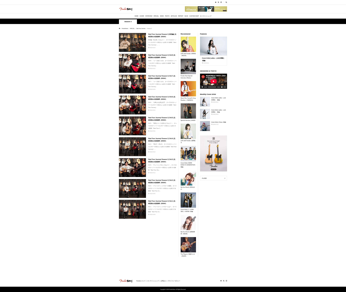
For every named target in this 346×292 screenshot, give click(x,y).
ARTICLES (174, 16)
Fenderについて (141, 281)
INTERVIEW (148, 16)
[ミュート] (222, 87)
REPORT (180, 16)
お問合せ (163, 281)
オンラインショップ (205, 16)
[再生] (202, 87)
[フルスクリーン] (225, 87)
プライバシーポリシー (174, 281)
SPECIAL (156, 16)
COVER (142, 16)
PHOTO (167, 16)
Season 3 (128, 21)
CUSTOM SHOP (194, 16)
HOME (136, 16)
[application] (213, 81)
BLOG (186, 16)
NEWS (162, 16)
